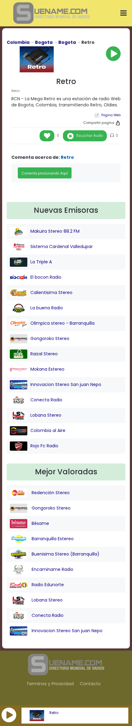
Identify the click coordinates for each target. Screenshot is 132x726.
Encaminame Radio (51, 569)
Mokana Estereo (47, 369)
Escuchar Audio (89, 135)
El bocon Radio (45, 277)
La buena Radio (46, 308)
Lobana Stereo (45, 415)
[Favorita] (47, 135)
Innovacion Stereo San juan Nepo (65, 384)
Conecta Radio (46, 400)
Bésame (39, 523)
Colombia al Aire (47, 430)
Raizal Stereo (44, 354)
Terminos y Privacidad (50, 684)
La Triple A (41, 262)
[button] (9, 715)
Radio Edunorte (47, 585)
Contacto (90, 684)
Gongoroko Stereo (49, 338)
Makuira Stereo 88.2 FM (55, 231)
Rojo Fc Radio (44, 446)
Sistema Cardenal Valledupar (61, 246)
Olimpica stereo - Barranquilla (62, 323)
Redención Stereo (50, 493)
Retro (53, 712)
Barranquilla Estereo (52, 539)
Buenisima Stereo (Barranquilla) (64, 554)
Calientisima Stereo (51, 292)
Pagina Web (111, 115)
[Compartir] (118, 123)
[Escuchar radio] (113, 53)
